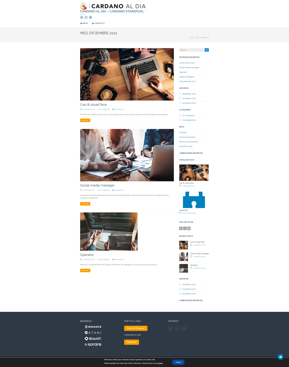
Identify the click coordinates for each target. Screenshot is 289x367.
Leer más (85, 120)
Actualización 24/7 (187, 81)
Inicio (85, 23)
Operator (87, 255)
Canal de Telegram (136, 328)
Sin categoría (105, 109)
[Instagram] (86, 17)
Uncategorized (189, 120)
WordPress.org (185, 146)
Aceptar (178, 362)
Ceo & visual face (93, 105)
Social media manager (97, 185)
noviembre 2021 (189, 98)
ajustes (160, 363)
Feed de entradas (187, 137)
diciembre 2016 (189, 103)
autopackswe (119, 109)
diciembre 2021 (189, 94)
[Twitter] (81, 17)
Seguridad (183, 210)
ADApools (131, 342)
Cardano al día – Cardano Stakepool (112, 11)
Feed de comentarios (188, 142)
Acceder (183, 132)
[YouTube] (90, 17)
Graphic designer (187, 77)
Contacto (99, 23)
